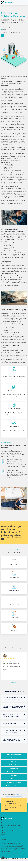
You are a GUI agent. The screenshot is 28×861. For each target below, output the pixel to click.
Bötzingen (14, 778)
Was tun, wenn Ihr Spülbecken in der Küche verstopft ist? (13, 698)
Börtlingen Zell (14, 768)
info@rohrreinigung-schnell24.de (11, 825)
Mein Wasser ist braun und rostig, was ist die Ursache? (12, 739)
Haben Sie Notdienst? (10, 723)
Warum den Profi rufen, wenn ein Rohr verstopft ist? (12, 731)
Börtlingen (14, 761)
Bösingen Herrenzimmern (14, 771)
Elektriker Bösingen (16, 796)
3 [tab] (16, 682)
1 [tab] (12, 682)
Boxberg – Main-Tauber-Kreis (14, 785)
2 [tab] (14, 682)
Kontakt (3, 832)
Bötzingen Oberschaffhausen (14, 782)
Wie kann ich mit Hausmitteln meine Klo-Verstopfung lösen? (13, 706)
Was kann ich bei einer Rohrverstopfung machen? (12, 715)
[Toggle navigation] (25, 2)
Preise (2, 837)
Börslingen (14, 757)
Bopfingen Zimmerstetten (14, 754)
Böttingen (14, 775)
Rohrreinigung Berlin (7, 830)
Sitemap (3, 839)
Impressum (4, 834)
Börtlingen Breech (14, 764)
